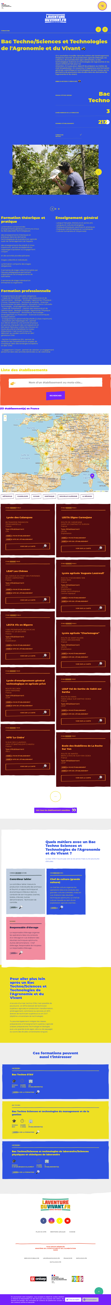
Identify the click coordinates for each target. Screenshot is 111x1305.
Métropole (7, 496)
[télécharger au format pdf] (98, 30)
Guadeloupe (22, 496)
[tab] (52, 208)
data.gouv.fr (55, 1262)
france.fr (68, 1258)
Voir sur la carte (27, 546)
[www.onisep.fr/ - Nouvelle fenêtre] (38, 1278)
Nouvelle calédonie (68, 496)
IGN (103, 491)
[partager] (105, 30)
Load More (55, 796)
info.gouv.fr (81, 1258)
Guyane (36, 496)
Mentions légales (57, 1232)
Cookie (72, 1232)
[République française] (6, 5)
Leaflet (97, 491)
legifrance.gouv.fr (51, 1258)
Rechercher (55, 396)
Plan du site (41, 1232)
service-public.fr (31, 1258)
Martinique (49, 496)
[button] (61, 428)
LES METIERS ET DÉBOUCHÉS (66, 81)
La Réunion (87, 496)
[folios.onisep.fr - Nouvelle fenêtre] (77, 1278)
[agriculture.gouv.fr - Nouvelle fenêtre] (59, 1278)
